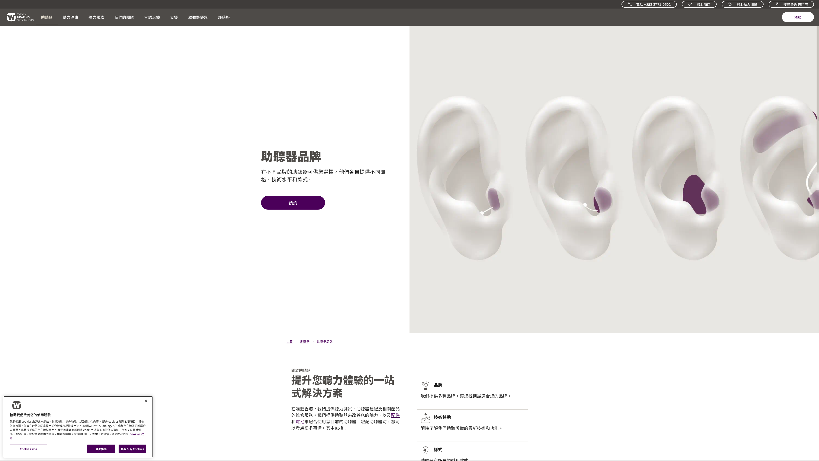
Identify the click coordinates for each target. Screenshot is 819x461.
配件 (395, 415)
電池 (300, 421)
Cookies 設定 (28, 449)
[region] (78, 427)
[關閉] (146, 401)
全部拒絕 (101, 449)
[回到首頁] (18, 17)
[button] (47, 17)
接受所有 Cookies (132, 449)
